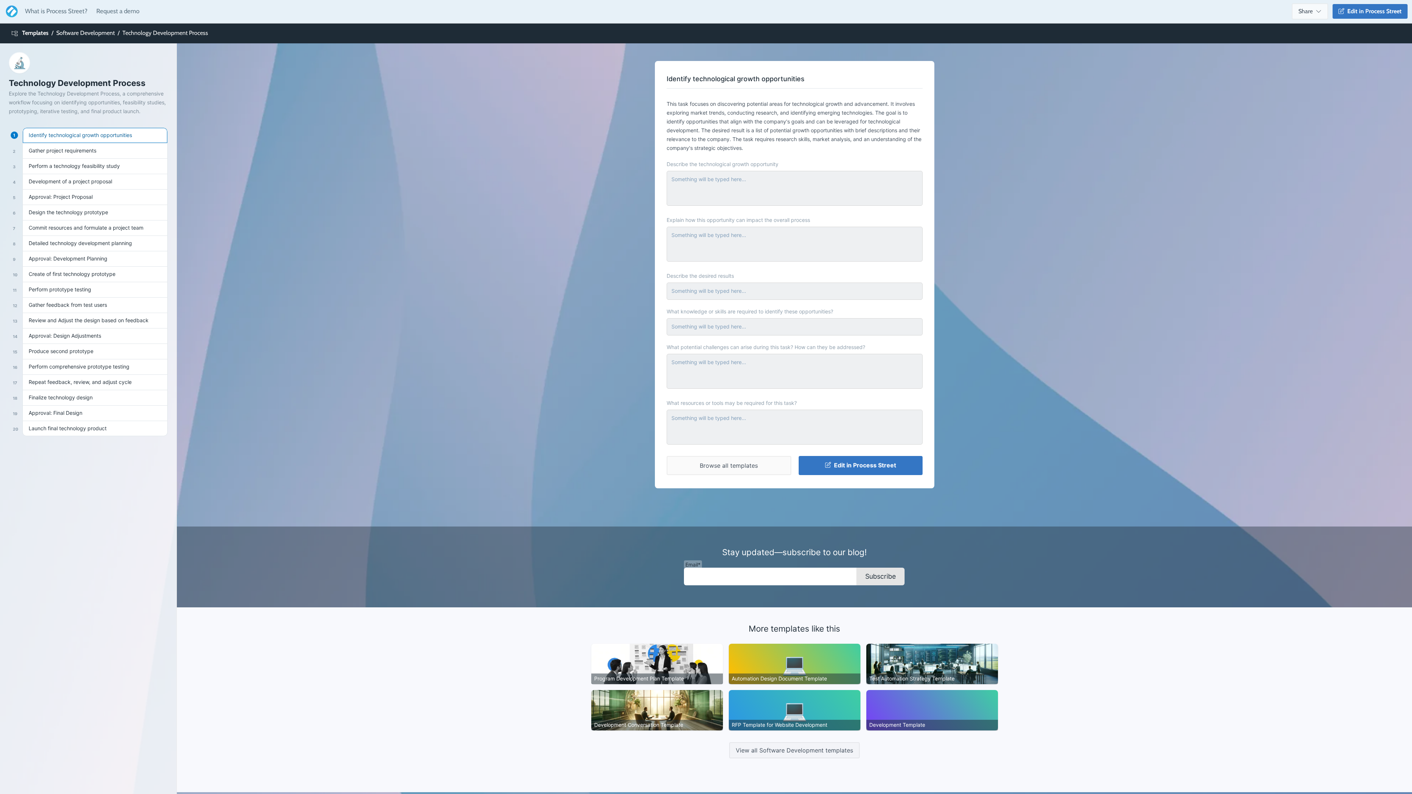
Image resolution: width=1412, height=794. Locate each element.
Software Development (85, 32)
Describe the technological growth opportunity (722, 164)
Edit (1373, 11)
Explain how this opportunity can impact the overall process (738, 220)
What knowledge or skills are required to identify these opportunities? (750, 311)
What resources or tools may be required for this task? (732, 403)
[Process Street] (10, 11)
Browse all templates (729, 465)
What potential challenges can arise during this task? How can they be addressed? (766, 347)
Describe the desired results (700, 276)
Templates (35, 32)
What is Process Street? (56, 11)
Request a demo (117, 11)
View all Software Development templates (794, 750)
